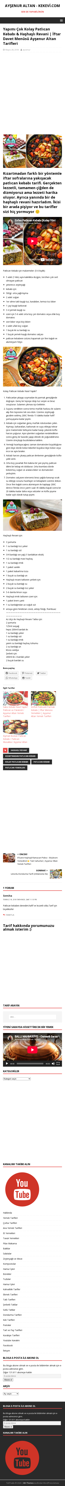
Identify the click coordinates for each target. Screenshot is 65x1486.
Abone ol (8, 1380)
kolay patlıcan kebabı (16, 762)
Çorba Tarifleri (10, 1223)
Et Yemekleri (9, 1233)
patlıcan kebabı (42, 762)
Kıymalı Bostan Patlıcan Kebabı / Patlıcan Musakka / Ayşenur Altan (15, 738)
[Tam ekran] (58, 1063)
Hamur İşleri (9, 1269)
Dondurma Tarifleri (12, 1314)
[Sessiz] (53, 1063)
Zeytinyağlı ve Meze (12, 1258)
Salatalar (7, 1253)
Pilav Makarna (10, 1243)
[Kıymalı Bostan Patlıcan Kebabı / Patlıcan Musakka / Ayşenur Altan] (15, 727)
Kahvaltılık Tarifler (11, 1289)
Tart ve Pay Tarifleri (12, 1330)
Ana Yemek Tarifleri (12, 1228)
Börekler (7, 1274)
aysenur (26, 49)
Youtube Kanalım (11, 1340)
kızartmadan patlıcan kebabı (20, 756)
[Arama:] (32, 1017)
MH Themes (28, 1483)
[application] (32, 1049)
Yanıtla (10, 914)
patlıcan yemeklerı (15, 767)
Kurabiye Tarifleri (11, 1335)
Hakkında (7, 1212)
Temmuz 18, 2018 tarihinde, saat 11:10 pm (20, 899)
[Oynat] (6, 1063)
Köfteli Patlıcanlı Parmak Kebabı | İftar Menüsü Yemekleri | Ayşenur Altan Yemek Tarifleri (43, 712)
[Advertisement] (32, 95)
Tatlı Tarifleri (9, 1299)
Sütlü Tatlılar (9, 1309)
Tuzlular (7, 1279)
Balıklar (6, 1248)
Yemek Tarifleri (10, 1217)
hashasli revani (19, 750)
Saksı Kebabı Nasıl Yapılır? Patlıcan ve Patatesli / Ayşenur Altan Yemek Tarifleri (15, 712)
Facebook (8, 1345)
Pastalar (7, 1325)
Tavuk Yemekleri (11, 1238)
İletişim (6, 1350)
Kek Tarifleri (9, 1319)
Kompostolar (9, 1263)
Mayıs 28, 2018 (12, 49)
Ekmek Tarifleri (10, 1294)
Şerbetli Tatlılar (10, 1304)
